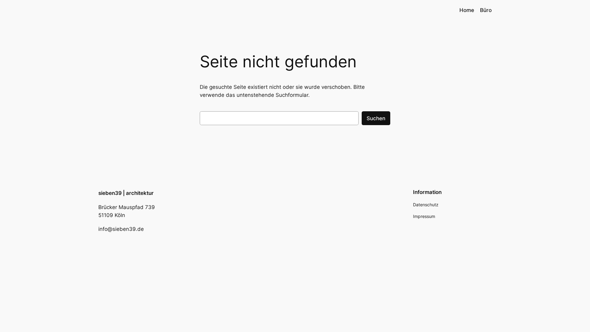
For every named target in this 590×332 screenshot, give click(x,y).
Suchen (376, 118)
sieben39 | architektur (126, 193)
